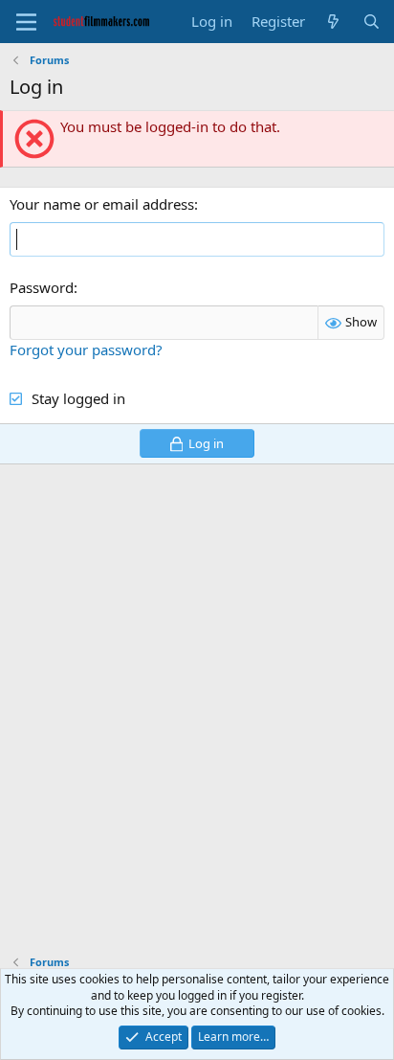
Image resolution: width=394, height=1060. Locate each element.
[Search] (371, 21)
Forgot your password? (86, 349)
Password (42, 287)
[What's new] (333, 21)
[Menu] (26, 22)
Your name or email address (102, 204)
